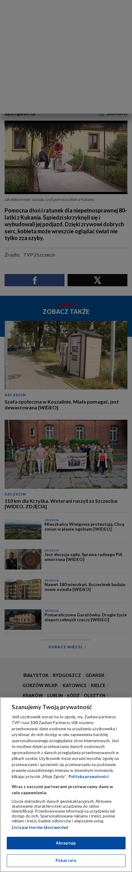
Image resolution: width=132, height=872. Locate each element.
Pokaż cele (66, 860)
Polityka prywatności (88, 776)
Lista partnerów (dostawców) (40, 827)
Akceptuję (66, 842)
